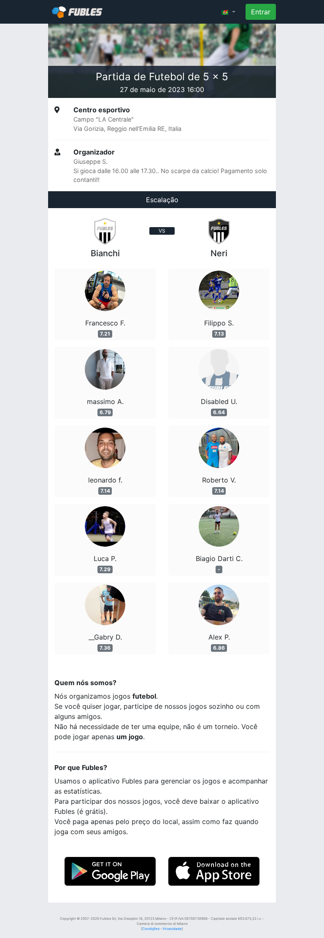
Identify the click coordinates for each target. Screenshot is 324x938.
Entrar (260, 12)
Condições (150, 929)
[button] (228, 11)
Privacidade (172, 929)
